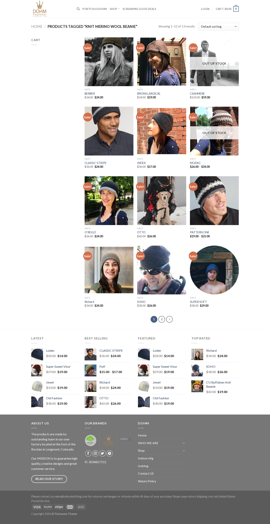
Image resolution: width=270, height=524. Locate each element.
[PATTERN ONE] (214, 200)
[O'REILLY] (109, 200)
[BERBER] (109, 61)
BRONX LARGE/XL (148, 93)
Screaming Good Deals (139, 8)
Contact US (146, 473)
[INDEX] (161, 131)
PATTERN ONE (199, 232)
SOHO (141, 301)
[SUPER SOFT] (214, 270)
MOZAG (195, 163)
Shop (113, 8)
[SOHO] (161, 270)
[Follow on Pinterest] (109, 453)
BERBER (90, 93)
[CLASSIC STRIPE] (109, 131)
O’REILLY (90, 232)
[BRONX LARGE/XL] (161, 61)
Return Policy (147, 481)
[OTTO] (161, 200)
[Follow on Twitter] (102, 453)
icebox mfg (145, 458)
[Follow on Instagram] (95, 453)
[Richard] (109, 270)
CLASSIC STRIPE (96, 163)
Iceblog (143, 466)
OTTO (141, 232)
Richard (89, 301)
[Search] (78, 9)
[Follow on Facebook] (88, 453)
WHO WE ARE (148, 443)
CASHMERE (197, 93)
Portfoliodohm (94, 8)
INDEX (141, 163)
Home (36, 26)
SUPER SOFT (198, 301)
